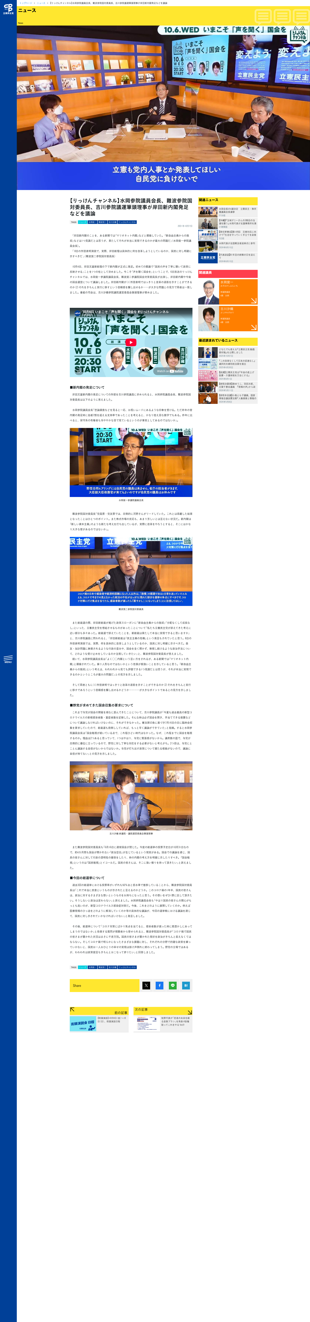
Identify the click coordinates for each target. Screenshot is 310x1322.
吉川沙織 (112, 222)
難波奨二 (102, 222)
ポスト (146, 985)
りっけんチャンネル (127, 222)
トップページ (25, 3)
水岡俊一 (92, 222)
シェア (159, 985)
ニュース (41, 3)
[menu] (8, 659)
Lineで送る (173, 985)
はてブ (186, 985)
